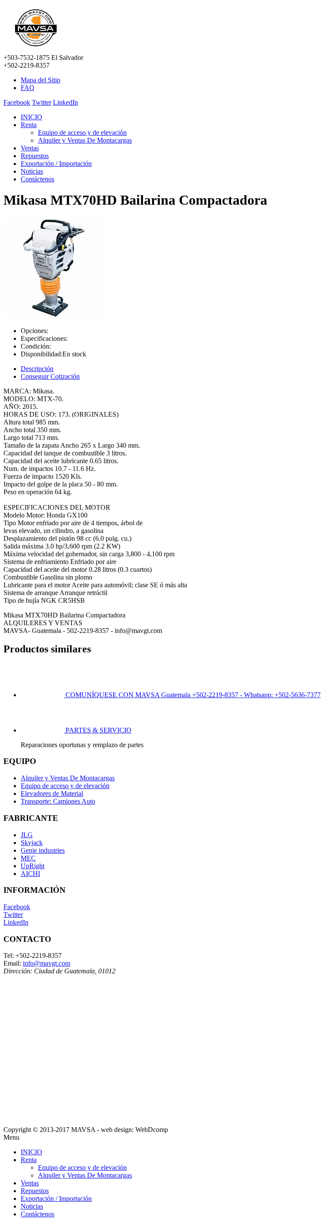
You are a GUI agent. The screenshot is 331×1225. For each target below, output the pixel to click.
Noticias (32, 171)
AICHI (30, 873)
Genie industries (43, 850)
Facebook (16, 102)
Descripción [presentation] (37, 368)
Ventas (30, 148)
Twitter (41, 102)
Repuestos (35, 155)
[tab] (174, 369)
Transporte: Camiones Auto (58, 801)
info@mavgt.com (46, 963)
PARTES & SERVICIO (98, 730)
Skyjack (32, 842)
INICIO (31, 117)
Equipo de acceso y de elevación (82, 132)
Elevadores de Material (52, 793)
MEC (28, 858)
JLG (27, 834)
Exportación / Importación (56, 163)
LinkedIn (65, 102)
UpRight (32, 866)
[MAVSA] (35, 49)
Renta (29, 124)
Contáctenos (37, 179)
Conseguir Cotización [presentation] (50, 376)
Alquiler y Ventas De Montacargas (85, 140)
